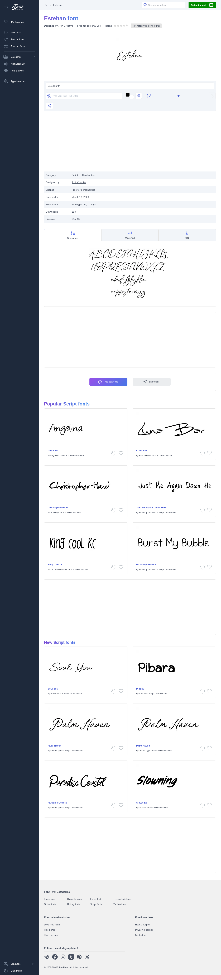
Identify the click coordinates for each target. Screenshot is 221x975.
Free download (111, 381)
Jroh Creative (65, 25)
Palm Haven (54, 745)
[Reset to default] (212, 96)
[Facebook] (55, 959)
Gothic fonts (50, 904)
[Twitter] (87, 959)
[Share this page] (49, 106)
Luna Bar (141, 450)
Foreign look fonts (122, 899)
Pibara (140, 688)
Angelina (53, 450)
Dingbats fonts (74, 899)
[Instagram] (63, 959)
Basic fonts (49, 899)
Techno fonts (119, 904)
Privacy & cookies (144, 930)
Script (75, 175)
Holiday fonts (73, 904)
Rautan (142, 693)
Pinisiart (143, 807)
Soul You (53, 688)
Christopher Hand (58, 507)
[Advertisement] (130, 144)
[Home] (46, 5)
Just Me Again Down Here (151, 507)
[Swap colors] (139, 96)
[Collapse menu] (5, 7)
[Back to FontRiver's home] (16, 7)
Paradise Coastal (58, 802)
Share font (154, 381)
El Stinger (55, 512)
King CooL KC (56, 564)
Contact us (140, 935)
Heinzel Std (55, 693)
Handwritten (88, 175)
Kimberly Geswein (147, 512)
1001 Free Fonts (52, 924)
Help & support (142, 924)
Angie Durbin (56, 455)
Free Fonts (49, 930)
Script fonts (96, 904)
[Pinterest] (79, 959)
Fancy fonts (96, 899)
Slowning (141, 802)
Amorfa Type (56, 750)
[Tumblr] (71, 959)
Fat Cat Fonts (145, 455)
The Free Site (51, 935)
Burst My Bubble (146, 564)
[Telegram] (47, 959)
